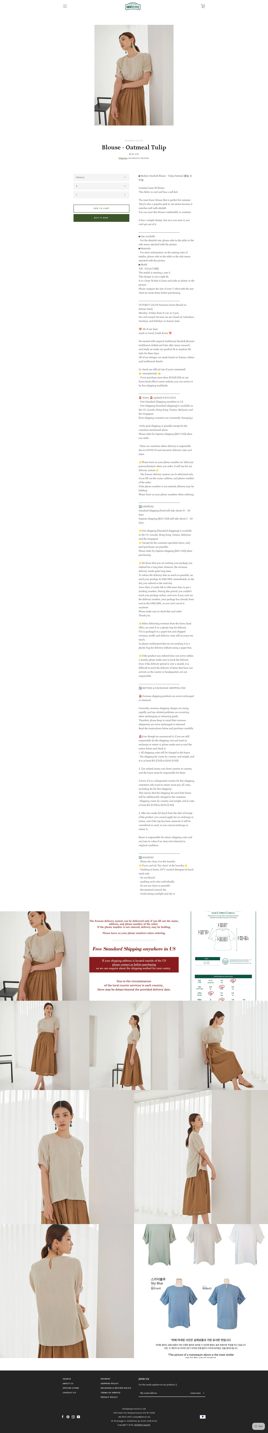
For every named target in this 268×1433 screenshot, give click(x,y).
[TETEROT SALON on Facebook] (62, 1416)
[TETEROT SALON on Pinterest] (67, 1416)
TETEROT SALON (142, 1425)
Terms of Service (110, 1393)
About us (68, 1384)
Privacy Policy (109, 1397)
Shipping (122, 158)
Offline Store (71, 1388)
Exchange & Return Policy (116, 1388)
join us (144, 1379)
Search (67, 1379)
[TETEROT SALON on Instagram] (73, 1416)
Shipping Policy (110, 1384)
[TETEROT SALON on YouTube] (78, 1416)
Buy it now (101, 218)
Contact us (69, 1393)
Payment (105, 1379)
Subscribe (195, 1393)
